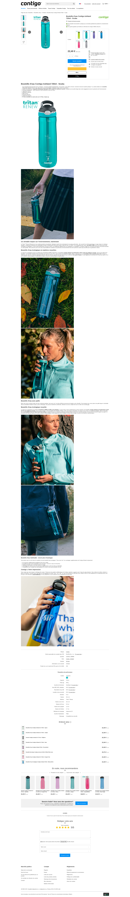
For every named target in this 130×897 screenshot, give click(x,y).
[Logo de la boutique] (31, 3)
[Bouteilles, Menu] (26, 8)
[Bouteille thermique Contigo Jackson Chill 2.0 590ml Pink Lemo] (23, 752)
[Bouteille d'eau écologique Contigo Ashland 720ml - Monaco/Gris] (23, 762)
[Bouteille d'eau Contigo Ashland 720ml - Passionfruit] (23, 747)
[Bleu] (101, 34)
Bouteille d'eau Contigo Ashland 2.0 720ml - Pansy (57, 791)
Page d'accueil (24, 12)
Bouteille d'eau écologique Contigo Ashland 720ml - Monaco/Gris (39, 761)
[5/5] (68, 827)
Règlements (70, 866)
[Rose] (78, 44)
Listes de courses (48, 874)
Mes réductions (47, 881)
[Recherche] (73, 3)
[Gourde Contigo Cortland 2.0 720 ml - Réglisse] (23, 738)
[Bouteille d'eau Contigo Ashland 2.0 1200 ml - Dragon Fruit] (43, 782)
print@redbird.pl (36, 574)
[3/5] (63, 827)
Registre (46, 870)
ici (48, 96)
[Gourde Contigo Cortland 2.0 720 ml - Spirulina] (28, 782)
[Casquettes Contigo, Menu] (66, 8)
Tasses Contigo (51, 8)
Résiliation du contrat (72, 879)
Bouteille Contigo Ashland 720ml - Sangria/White (86, 791)
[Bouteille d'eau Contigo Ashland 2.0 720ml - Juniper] (23, 733)
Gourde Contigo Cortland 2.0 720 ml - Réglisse (36, 737)
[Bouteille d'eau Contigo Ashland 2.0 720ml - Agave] (23, 728)
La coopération (79, 8)
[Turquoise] (86, 34)
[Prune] (94, 34)
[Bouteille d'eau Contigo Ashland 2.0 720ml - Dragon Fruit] (23, 757)
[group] (45, 32)
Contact (23, 880)
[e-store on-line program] (106, 894)
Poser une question (81, 803)
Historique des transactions (50, 879)
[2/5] (60, 827)
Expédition (69, 870)
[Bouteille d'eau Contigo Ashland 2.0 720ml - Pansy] (57, 782)
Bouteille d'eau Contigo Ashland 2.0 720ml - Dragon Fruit (38, 757)
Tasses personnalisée (32, 8)
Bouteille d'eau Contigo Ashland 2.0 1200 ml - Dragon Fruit (43, 791)
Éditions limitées (43, 8)
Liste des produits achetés (50, 876)
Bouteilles (23, 8)
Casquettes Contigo (61, 8)
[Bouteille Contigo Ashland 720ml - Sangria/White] (87, 782)
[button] (29, 32)
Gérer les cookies (71, 881)
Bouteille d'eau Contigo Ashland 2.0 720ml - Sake (36, 742)
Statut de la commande (26, 870)
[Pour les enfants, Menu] (75, 8)
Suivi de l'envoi (24, 872)
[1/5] (57, 827)
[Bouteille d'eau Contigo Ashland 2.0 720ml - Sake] (23, 742)
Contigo (67, 651)
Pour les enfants (71, 8)
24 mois (68, 661)
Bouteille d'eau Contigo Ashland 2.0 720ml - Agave (36, 727)
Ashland (44, 12)
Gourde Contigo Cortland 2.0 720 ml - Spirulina (27, 791)
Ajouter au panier (77, 61)
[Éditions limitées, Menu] (47, 8)
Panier (45, 872)
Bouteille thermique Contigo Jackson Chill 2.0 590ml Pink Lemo (39, 752)
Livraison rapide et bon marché (97, 59)
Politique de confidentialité (73, 876)
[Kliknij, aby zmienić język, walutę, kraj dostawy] (80, 3)
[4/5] (65, 827)
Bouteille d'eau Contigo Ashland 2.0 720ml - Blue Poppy (102, 791)
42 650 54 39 (24, 889)
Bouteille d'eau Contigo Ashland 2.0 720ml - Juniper (37, 732)
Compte (46, 866)
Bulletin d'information (49, 883)
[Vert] (78, 34)
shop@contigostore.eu (33, 889)
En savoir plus (78, 654)
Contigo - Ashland (70, 659)
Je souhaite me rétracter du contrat (29, 878)
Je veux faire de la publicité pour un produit (29, 875)
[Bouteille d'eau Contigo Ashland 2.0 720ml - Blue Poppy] (102, 782)
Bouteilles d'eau (37, 12)
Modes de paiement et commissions (75, 872)
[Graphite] (86, 44)
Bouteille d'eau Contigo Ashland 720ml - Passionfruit (37, 747)
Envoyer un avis (65, 855)
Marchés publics (26, 866)
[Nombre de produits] (70, 56)
